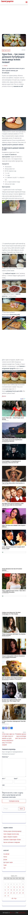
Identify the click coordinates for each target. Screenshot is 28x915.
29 (23, 893)
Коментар (5, 757)
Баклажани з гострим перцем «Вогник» (12, 839)
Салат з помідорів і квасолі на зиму (11, 834)
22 (23, 890)
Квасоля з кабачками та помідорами (11, 842)
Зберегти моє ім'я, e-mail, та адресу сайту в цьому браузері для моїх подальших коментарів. (12, 795)
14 (19, 887)
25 (11, 893)
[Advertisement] (14, 18)
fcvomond (5, 65)
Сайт (3, 785)
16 (5, 890)
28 (19, 893)
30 (5, 896)
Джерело (4, 396)
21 (19, 890)
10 (8, 887)
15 (23, 887)
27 (16, 893)
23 (5, 893)
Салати (4, 865)
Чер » (15, 898)
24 (8, 893)
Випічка (5, 857)
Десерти (5, 859)
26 (14, 893)
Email (16, 778)
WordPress (12, 912)
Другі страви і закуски (6, 50)
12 (14, 887)
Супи (4, 868)
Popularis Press (22, 912)
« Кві (12, 898)
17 (8, 890)
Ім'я (3, 778)
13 (16, 887)
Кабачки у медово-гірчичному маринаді (12, 831)
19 (14, 890)
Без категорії (6, 854)
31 (8, 896)
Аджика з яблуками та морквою (10, 837)
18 (11, 890)
